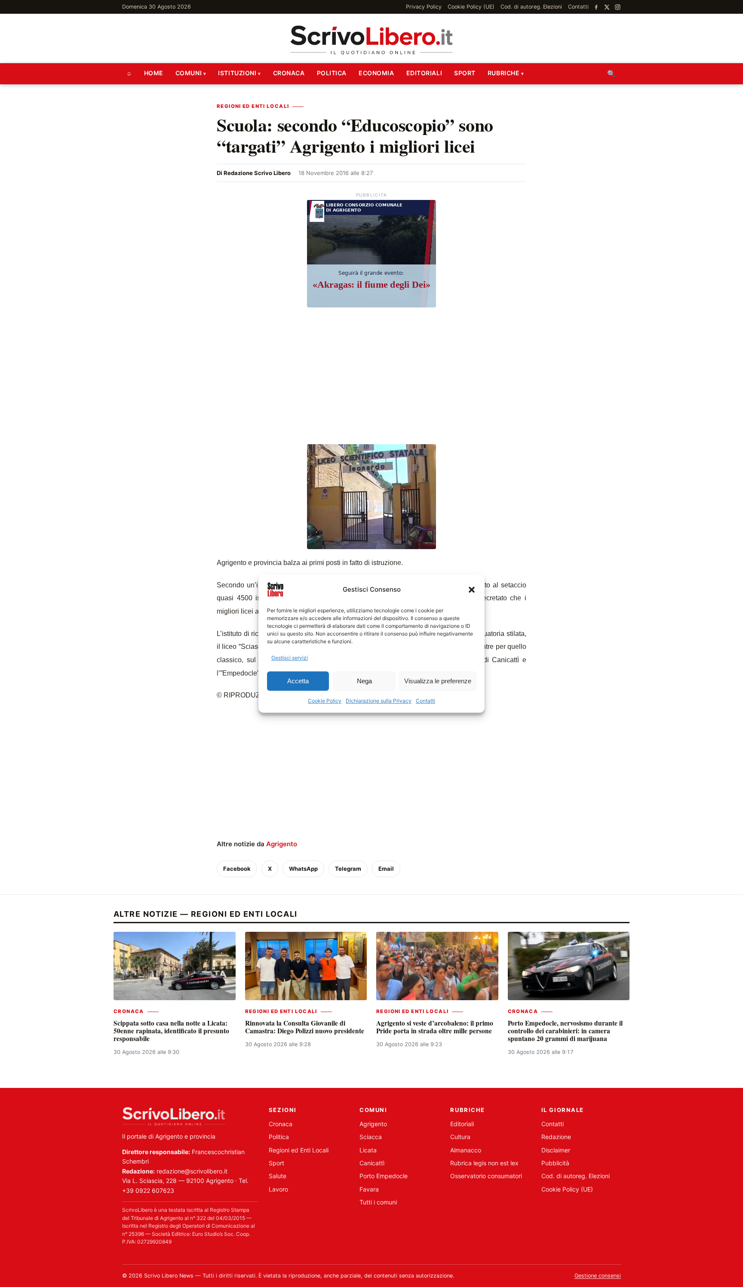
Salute (277, 1175)
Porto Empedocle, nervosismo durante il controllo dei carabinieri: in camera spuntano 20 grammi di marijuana (565, 1031)
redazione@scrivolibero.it (192, 1171)
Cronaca (289, 73)
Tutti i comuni (378, 1202)
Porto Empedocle (383, 1175)
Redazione (556, 1136)
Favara (369, 1189)
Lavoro (278, 1189)
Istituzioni (237, 73)
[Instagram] (617, 7)
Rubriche (503, 73)
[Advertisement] (371, 377)
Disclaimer (555, 1150)
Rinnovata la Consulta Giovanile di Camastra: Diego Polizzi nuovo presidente (304, 1026)
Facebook (237, 868)
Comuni (188, 73)
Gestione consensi (597, 1275)
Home (153, 73)
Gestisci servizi (289, 657)
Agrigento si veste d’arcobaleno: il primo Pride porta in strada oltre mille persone (434, 1026)
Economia (376, 73)
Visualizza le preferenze (437, 681)
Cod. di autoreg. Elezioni (531, 6)
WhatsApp (303, 868)
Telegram (348, 868)
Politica (332, 73)
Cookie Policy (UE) (471, 6)
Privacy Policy (424, 6)
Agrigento (281, 844)
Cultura (460, 1136)
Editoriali (424, 73)
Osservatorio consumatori (486, 1175)
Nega (364, 681)
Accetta (298, 681)
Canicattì (371, 1163)
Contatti (425, 701)
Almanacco (465, 1150)
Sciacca (370, 1136)
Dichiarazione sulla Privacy (378, 701)
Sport (465, 73)
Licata (368, 1150)
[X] (607, 7)
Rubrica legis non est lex (484, 1163)
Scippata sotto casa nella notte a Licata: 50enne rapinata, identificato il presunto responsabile (171, 1031)
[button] (471, 589)
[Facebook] (596, 7)
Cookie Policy (324, 701)
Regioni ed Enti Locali (253, 106)
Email (386, 868)
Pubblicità (555, 1163)
